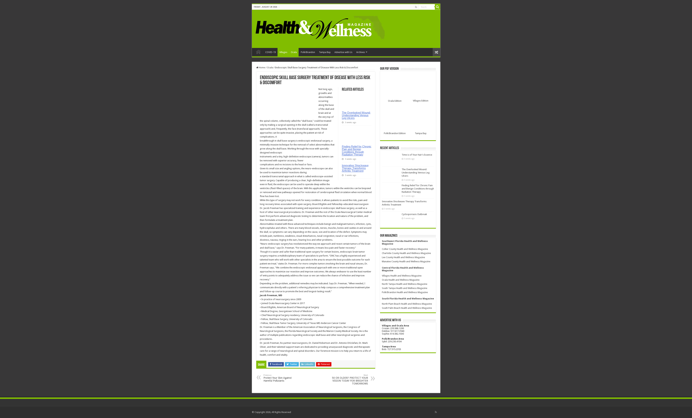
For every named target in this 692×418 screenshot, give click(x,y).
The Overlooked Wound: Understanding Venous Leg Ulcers (356, 115)
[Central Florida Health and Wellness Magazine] (320, 28)
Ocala (294, 52)
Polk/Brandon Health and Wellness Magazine (405, 292)
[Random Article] (436, 52)
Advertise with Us (343, 52)
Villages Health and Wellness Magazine (402, 275)
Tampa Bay (325, 52)
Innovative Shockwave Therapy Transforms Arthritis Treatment (355, 168)
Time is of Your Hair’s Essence (417, 154)
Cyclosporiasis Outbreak (414, 214)
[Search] (437, 7)
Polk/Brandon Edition (395, 133)
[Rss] (416, 7)
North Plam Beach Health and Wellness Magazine (407, 303)
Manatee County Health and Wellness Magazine (406, 261)
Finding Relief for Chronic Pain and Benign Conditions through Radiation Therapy (356, 150)
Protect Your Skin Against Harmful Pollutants (277, 378)
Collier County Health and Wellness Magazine (405, 249)
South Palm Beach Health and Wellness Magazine (407, 308)
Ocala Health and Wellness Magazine (401, 279)
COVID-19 (270, 52)
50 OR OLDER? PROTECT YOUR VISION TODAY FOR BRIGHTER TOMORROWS (350, 379)
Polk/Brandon (308, 52)
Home (258, 52)
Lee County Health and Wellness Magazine (403, 257)
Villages (283, 52)
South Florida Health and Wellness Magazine (408, 298)
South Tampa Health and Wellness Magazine (404, 288)
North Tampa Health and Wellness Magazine (404, 284)
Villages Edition (420, 100)
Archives (360, 52)
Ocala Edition (395, 100)
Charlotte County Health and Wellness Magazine (406, 253)
